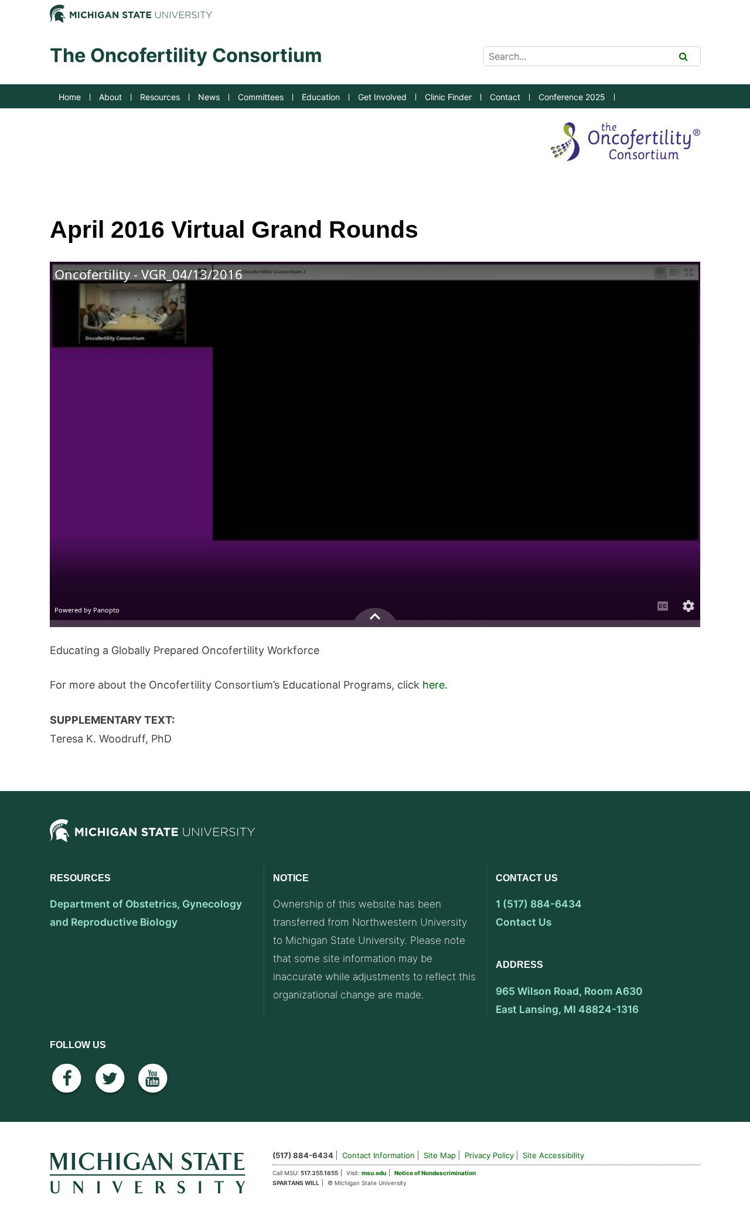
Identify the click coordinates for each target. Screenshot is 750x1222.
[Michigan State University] (152, 840)
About (110, 97)
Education (321, 97)
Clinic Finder (448, 97)
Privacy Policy (489, 1155)
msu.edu (374, 1172)
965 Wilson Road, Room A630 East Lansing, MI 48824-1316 (569, 1000)
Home (70, 97)
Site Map (440, 1155)
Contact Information (378, 1155)
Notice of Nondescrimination (435, 1172)
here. (435, 685)
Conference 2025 (571, 97)
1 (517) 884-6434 (539, 904)
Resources (160, 97)
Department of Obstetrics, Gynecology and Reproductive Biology (146, 913)
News (209, 97)
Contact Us (523, 922)
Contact (505, 97)
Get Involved (382, 97)
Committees (261, 97)
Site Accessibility (553, 1155)
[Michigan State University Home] (152, 1171)
